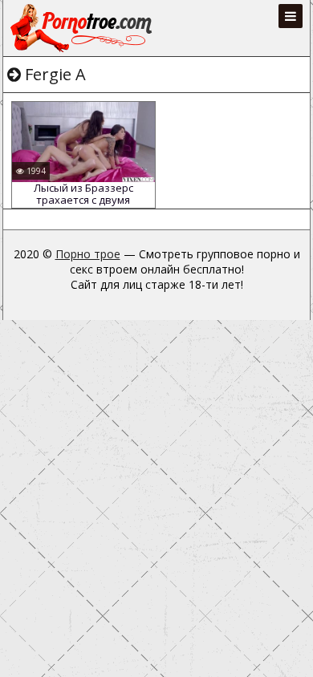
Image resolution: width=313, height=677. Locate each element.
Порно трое (87, 253)
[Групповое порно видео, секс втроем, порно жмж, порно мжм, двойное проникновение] (82, 28)
